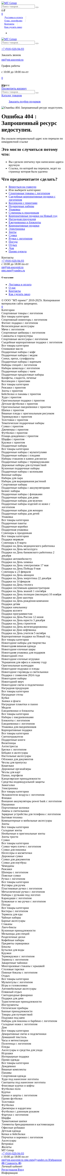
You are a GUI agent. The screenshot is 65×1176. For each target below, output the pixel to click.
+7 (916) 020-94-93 (12, 48)
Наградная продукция (22, 219)
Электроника (17, 228)
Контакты (9, 23)
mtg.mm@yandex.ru (13, 270)
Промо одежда (18, 251)
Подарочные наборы (21, 206)
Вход (21, 1169)
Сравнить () (13, 1163)
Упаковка (14, 209)
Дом (11, 248)
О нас (12, 287)
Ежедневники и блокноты (25, 222)
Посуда (13, 241)
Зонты (12, 232)
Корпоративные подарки (24, 225)
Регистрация (9, 1169)
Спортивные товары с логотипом (29, 193)
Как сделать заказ (13, 27)
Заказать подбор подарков (25, 101)
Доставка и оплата (13, 17)
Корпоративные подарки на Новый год (33, 215)
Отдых (13, 245)
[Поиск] (37, 7)
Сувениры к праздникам (24, 212)
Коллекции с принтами (23, 202)
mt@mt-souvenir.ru (12, 59)
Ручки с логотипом (20, 238)
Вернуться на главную (22, 186)
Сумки (13, 235)
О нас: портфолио (13, 20)
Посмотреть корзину (14, 88)
